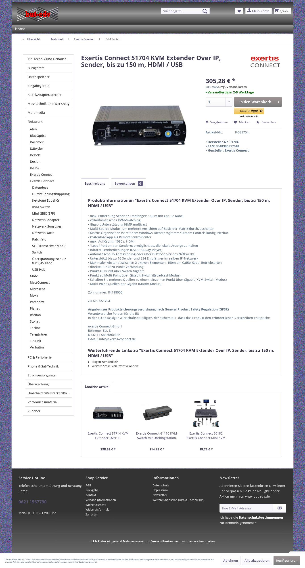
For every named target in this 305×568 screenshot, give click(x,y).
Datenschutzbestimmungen (261, 517)
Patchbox (37, 302)
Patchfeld (39, 239)
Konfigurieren (286, 560)
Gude (34, 276)
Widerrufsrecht (96, 505)
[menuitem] (185, 11)
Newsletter (159, 495)
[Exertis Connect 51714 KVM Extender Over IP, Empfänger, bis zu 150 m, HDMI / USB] (108, 413)
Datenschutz (160, 485)
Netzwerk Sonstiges (47, 226)
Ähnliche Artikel (97, 387)
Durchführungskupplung (51, 194)
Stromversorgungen (42, 375)
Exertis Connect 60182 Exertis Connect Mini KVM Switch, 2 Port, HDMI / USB (206, 435)
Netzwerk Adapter (45, 220)
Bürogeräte (36, 68)
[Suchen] (205, 11)
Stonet (35, 321)
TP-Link (35, 341)
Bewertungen (128, 183)
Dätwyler (36, 148)
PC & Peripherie (40, 357)
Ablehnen (230, 560)
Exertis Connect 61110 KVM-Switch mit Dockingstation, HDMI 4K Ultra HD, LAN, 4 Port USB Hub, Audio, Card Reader (157, 435)
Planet (35, 308)
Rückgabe (92, 490)
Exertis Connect (42, 181)
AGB (88, 485)
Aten (33, 129)
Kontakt (91, 495)
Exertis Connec (41, 174)
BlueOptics (38, 135)
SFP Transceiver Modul (49, 246)
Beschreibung (95, 183)
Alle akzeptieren (256, 560)
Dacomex (37, 142)
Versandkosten (162, 541)
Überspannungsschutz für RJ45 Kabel (49, 261)
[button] (249, 113)
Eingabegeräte (38, 86)
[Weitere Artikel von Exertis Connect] (264, 62)
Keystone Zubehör (45, 200)
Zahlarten (92, 514)
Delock (35, 155)
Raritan (35, 315)
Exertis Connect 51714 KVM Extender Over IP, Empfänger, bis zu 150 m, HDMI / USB (108, 435)
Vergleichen (218, 122)
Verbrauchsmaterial (43, 402)
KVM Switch (41, 207)
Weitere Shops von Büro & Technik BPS (178, 500)
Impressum (160, 490)
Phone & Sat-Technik (43, 366)
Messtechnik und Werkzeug (48, 103)
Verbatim (37, 347)
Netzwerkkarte (43, 233)
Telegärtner (38, 334)
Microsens (37, 289)
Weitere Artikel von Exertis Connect (114, 366)
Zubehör (34, 411)
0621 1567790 (33, 502)
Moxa (34, 295)
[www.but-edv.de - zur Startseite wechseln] (37, 14)
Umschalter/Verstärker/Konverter (50, 393)
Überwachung (38, 384)
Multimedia (36, 112)
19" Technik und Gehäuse (47, 59)
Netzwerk (35, 121)
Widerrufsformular (98, 509)
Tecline (35, 328)
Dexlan (35, 161)
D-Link (35, 168)
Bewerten (268, 122)
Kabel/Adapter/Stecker (45, 95)
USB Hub (38, 269)
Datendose (40, 187)
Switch (37, 252)
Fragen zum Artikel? (104, 362)
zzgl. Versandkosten (233, 87)
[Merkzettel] (239, 11)
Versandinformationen (101, 500)
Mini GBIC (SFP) (43, 213)
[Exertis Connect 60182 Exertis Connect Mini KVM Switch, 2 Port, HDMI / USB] (206, 413)
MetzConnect (40, 282)
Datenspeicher (39, 77)
